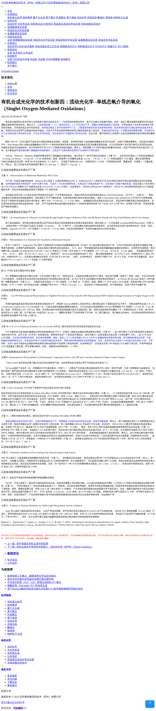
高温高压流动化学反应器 (20, 659)
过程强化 (12, 656)
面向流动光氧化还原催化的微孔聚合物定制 (30, 579)
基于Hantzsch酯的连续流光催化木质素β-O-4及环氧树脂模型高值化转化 (45, 588)
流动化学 (12, 621)
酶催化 (11, 627)
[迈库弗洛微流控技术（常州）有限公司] (78, 2)
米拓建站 (18, 708)
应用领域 (6, 595)
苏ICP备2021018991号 (13, 702)
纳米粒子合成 (14, 634)
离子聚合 (12, 611)
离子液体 (12, 617)
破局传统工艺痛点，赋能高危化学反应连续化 (31, 576)
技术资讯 (12, 93)
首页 (9, 11)
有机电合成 (13, 653)
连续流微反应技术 (17, 662)
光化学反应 (13, 650)
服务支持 (6, 669)
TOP (150, 702)
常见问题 (12, 679)
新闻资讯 (12, 90)
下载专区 (12, 682)
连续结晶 (12, 624)
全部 (9, 40)
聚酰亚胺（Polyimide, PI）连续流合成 (27, 585)
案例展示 (12, 685)
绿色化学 (6, 640)
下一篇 (50, 546)
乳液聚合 (12, 614)
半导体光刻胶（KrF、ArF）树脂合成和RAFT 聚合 (34, 582)
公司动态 (12, 563)
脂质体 (11, 630)
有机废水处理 (14, 601)
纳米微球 (12, 605)
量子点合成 (13, 608)
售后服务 (12, 675)
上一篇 (27, 543)
